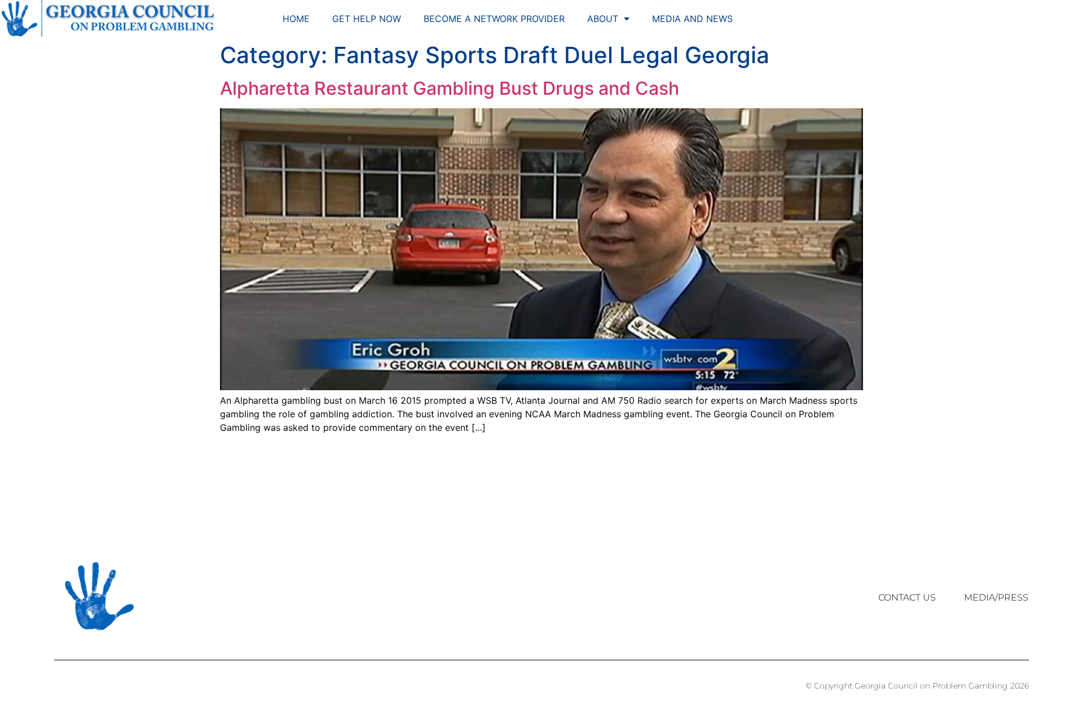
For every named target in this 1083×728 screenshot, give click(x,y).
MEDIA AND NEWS (692, 18)
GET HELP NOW (366, 18)
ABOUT (602, 18)
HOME (296, 18)
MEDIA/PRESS (996, 597)
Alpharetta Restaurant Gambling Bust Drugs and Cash (449, 88)
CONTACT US (907, 597)
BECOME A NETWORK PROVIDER (494, 18)
